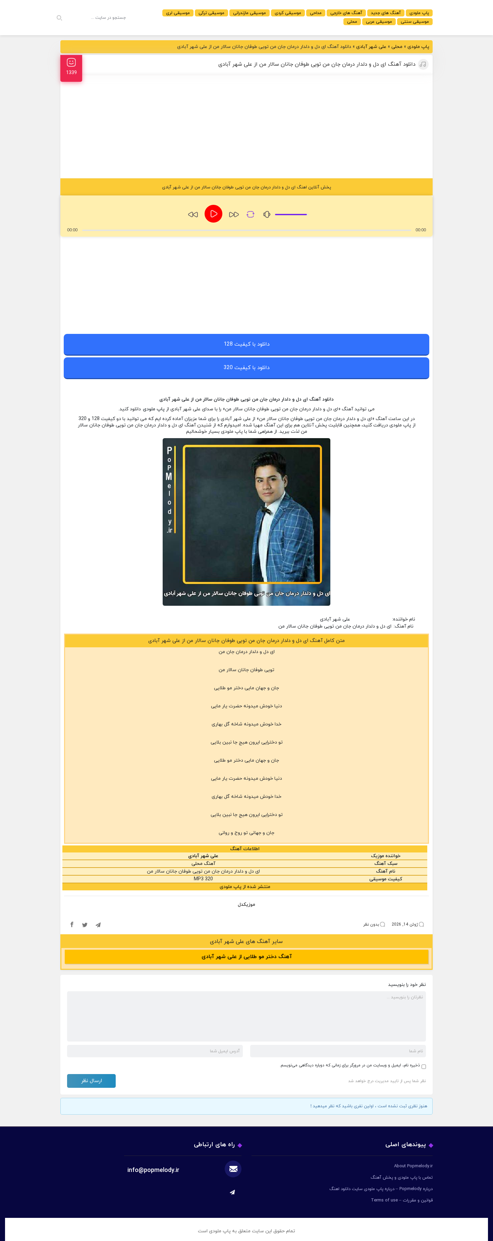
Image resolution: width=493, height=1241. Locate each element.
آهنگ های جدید (386, 13)
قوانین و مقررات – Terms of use (402, 1200)
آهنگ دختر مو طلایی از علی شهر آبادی (247, 956)
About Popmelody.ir (413, 1166)
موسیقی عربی (379, 22)
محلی (352, 22)
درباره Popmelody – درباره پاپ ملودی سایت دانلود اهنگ (381, 1189)
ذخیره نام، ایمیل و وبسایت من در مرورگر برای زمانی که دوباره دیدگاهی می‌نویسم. (350, 1065)
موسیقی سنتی (415, 22)
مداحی (316, 13)
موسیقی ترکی (211, 13)
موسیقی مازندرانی (249, 13)
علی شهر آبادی (371, 47)
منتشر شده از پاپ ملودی (245, 887)
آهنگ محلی (203, 864)
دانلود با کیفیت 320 (247, 367)
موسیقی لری (178, 13)
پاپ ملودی (419, 13)
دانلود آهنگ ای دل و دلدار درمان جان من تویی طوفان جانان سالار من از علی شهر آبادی (317, 64)
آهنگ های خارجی (346, 13)
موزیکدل (246, 904)
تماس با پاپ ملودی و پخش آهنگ (402, 1178)
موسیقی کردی (288, 13)
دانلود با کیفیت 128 (247, 344)
